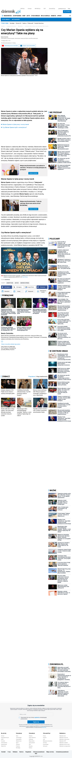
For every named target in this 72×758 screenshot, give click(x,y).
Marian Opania (24, 283)
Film (30, 744)
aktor (16, 283)
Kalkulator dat (62, 735)
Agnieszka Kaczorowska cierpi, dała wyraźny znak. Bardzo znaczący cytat (24, 311)
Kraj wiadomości (42, 376)
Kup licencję (24, 277)
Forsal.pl (3, 741)
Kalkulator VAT (62, 741)
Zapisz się (36, 722)
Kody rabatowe (32, 737)
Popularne (31, 376)
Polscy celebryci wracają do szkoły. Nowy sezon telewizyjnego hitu (24, 329)
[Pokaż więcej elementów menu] (70, 16)
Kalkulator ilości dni (63, 737)
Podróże (18, 746)
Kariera (21, 752)
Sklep (69, 8)
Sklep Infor (3, 746)
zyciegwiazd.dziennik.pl (11, 26)
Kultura (30, 747)
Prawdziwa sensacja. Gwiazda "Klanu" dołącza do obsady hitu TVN (8, 329)
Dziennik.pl (19, 733)
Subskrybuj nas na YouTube (11, 45)
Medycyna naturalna (47, 741)
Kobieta (30, 735)
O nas (9, 752)
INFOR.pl (22, 8)
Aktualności (16, 19)
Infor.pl (2, 735)
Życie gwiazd (6, 19)
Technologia (18, 737)
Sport (17, 742)
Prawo (44, 735)
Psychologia (45, 744)
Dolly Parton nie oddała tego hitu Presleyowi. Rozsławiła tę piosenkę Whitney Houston (8, 348)
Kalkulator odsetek (63, 742)
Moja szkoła (31, 741)
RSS (36, 753)
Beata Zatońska (19, 37)
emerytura (10, 283)
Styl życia (45, 746)
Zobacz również (33, 173)
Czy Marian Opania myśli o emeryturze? (14, 127)
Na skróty (3, 733)
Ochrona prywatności (38, 752)
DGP (45, 8)
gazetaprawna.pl (62, 8)
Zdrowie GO (18, 23)
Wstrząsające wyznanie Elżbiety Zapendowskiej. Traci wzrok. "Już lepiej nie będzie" (40, 311)
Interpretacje (4, 744)
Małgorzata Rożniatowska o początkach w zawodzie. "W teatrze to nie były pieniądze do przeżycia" (33, 167)
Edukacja (31, 739)
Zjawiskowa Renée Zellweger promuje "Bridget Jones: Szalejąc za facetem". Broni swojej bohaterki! (8, 312)
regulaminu (37, 717)
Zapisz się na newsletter (29, 45)
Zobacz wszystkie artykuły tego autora (10, 344)
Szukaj (68, 11)
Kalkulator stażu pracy (64, 739)
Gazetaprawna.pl (5, 737)
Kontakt (3, 752)
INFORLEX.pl (37, 8)
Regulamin (28, 752)
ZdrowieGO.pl (52, 8)
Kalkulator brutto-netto (64, 744)
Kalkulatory (62, 733)
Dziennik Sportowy (39, 23)
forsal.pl (29, 8)
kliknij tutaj (44, 727)
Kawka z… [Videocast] (27, 23)
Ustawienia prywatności (62, 752)
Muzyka (30, 746)
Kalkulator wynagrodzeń (64, 746)
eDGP (2, 739)
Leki (44, 739)
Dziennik (2, 26)
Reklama (15, 752)
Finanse (44, 737)
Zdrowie (18, 744)
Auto (17, 735)
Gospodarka (18, 739)
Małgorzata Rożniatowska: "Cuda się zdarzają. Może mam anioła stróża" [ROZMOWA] (30, 203)
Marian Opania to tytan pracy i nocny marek (15, 124)
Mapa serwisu (50, 752)
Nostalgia (12, 23)
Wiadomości (18, 741)
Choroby (45, 742)
